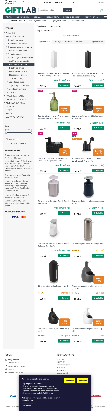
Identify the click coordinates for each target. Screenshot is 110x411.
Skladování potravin (17, 89)
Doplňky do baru (15, 40)
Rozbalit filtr (17, 143)
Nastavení (27, 406)
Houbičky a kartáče (18, 75)
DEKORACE (11, 92)
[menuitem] (8, 17)
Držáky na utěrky (16, 78)
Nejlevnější (57, 42)
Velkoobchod (61, 370)
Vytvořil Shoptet (99, 406)
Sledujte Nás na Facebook (16, 366)
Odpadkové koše (16, 82)
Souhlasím (83, 380)
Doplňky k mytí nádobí (19, 61)
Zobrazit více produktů (69, 35)
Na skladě (13, 139)
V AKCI (9, 110)
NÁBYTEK (10, 33)
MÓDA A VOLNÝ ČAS (15, 103)
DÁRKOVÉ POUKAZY (15, 117)
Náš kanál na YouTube (15, 372)
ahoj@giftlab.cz (13, 360)
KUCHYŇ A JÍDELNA (15, 36)
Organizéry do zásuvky (19, 85)
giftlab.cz (11, 369)
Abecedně (79, 42)
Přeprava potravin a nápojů (20, 47)
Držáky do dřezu (16, 68)
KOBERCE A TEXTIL (15, 96)
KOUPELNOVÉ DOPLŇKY (17, 99)
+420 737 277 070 (14, 363)
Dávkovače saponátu (18, 64)
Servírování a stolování (18, 50)
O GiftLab (47, 2)
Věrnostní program (63, 365)
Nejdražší (68, 42)
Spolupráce (61, 367)
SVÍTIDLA (10, 106)
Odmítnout (70, 380)
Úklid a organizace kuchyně (20, 57)
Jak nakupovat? (62, 373)
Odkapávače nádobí (18, 71)
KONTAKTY (58, 2)
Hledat (67, 10)
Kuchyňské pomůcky (17, 43)
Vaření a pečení (15, 54)
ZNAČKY (10, 113)
